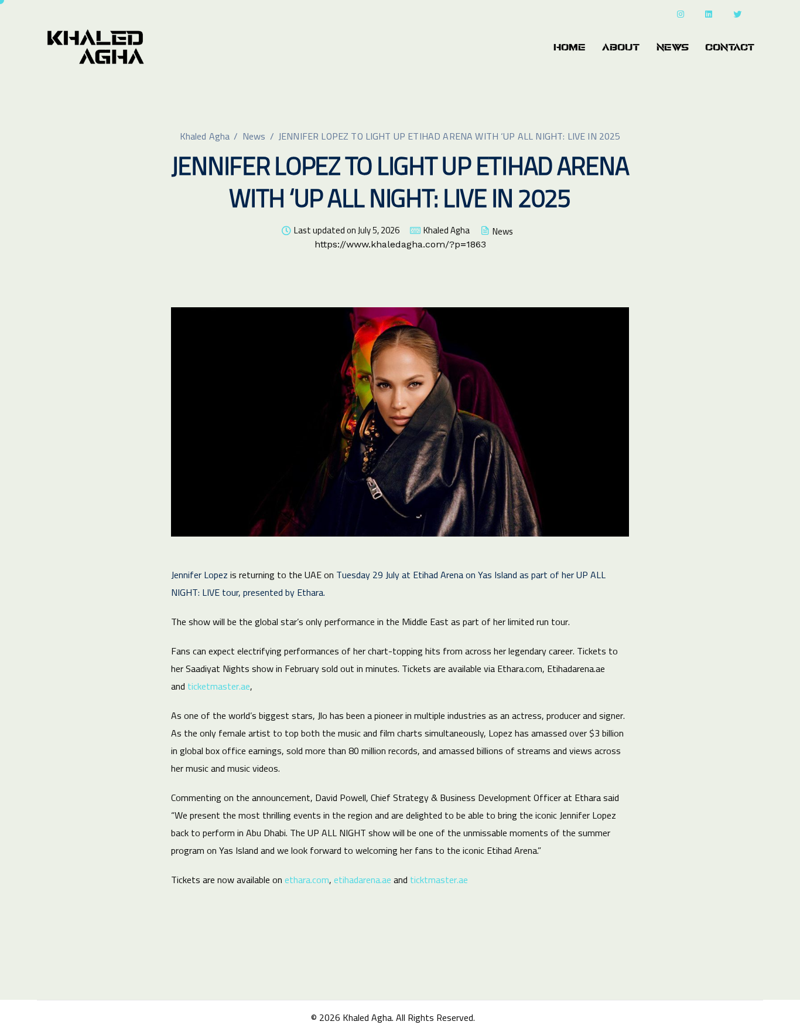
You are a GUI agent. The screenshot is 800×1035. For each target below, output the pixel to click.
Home (569, 47)
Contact (730, 47)
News (673, 47)
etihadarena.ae (362, 879)
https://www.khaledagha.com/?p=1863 (400, 244)
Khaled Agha (446, 230)
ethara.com (307, 879)
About (621, 47)
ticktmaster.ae (439, 879)
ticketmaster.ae (218, 686)
